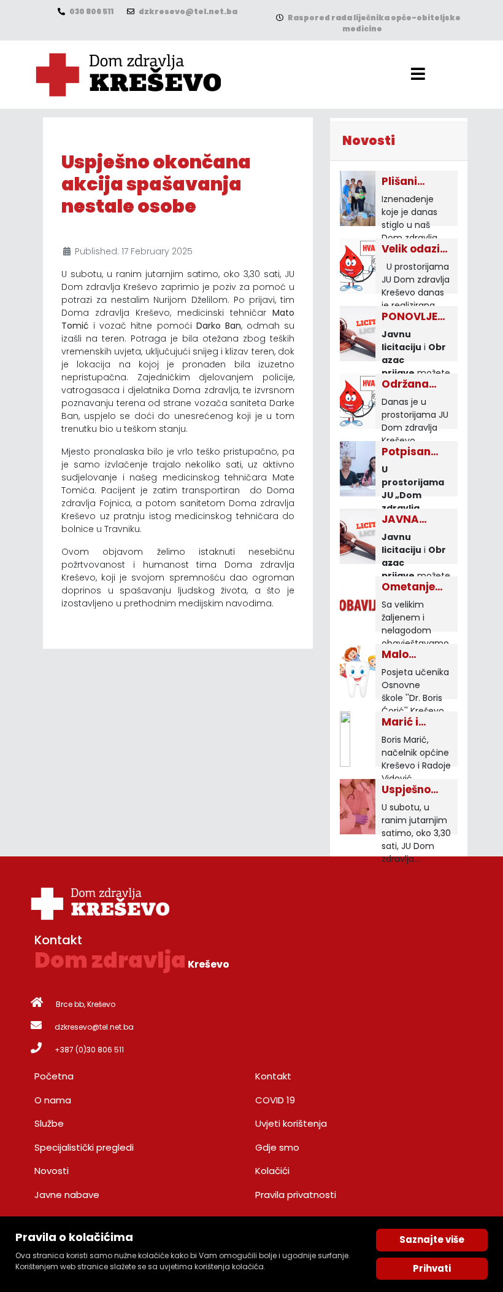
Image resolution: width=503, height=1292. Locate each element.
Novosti (51, 1170)
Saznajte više (431, 1239)
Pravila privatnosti (295, 1194)
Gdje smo (277, 1147)
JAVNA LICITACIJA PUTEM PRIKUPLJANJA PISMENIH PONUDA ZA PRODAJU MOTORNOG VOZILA (415, 520)
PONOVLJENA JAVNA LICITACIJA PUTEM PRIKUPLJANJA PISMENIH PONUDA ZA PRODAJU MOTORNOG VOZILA (415, 317)
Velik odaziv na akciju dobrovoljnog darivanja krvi (415, 249)
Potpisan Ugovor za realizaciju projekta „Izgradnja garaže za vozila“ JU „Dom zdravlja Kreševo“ (411, 452)
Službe (49, 1123)
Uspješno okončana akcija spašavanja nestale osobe (414, 790)
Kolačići (272, 1170)
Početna (54, 1076)
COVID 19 (275, 1100)
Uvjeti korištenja (291, 1123)
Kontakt (273, 1076)
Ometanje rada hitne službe (410, 587)
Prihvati (432, 1268)
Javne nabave (66, 1194)
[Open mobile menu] (418, 74)
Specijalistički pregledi (84, 1147)
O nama (52, 1100)
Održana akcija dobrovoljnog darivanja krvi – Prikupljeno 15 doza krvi (415, 385)
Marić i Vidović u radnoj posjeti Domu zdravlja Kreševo (407, 722)
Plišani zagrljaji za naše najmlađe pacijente (412, 182)
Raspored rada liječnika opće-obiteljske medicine (373, 23)
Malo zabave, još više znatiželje (412, 655)
